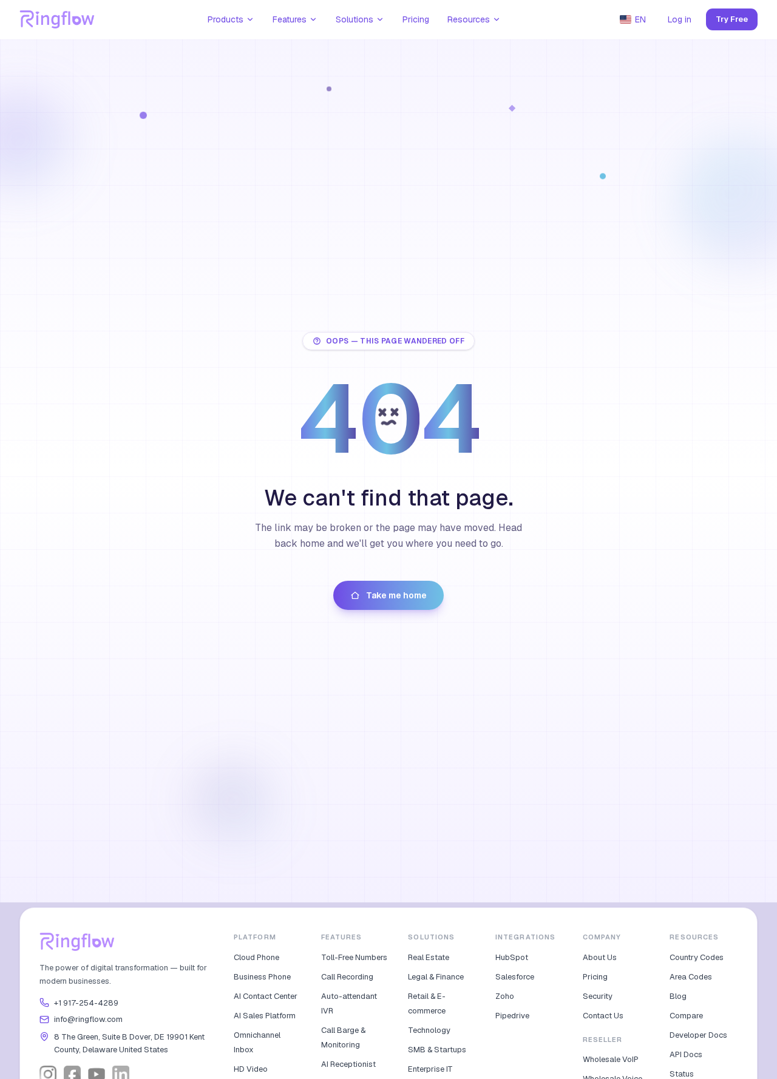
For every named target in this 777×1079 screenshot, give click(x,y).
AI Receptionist (348, 1064)
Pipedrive (512, 1015)
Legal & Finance (436, 977)
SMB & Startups (437, 1049)
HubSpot (511, 957)
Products (225, 19)
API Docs (686, 1054)
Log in (679, 19)
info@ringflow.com (88, 1019)
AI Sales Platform (265, 1015)
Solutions (354, 19)
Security (597, 996)
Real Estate (428, 957)
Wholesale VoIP (611, 1059)
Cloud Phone (256, 957)
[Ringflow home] (57, 19)
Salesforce (514, 977)
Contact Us (603, 1015)
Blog (678, 996)
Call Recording (347, 977)
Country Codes (697, 957)
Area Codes (691, 977)
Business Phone (262, 977)
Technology (429, 1030)
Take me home (396, 595)
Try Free (732, 19)
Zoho (504, 996)
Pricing (415, 19)
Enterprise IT (430, 1069)
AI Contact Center (265, 996)
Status (682, 1074)
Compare (686, 1015)
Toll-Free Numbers (354, 957)
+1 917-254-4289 (86, 1003)
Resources (468, 19)
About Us (600, 957)
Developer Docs (698, 1035)
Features (290, 19)
